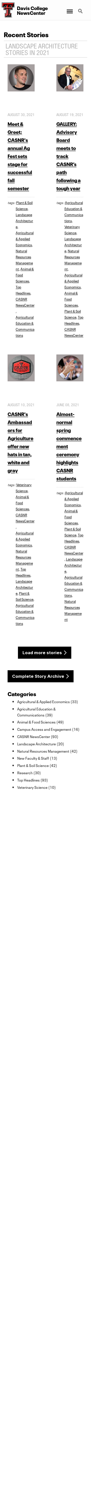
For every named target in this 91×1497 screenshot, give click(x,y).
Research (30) (29, 772)
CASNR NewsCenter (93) (37, 736)
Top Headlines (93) (32, 780)
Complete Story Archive (38, 676)
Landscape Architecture (24, 220)
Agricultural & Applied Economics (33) (47, 701)
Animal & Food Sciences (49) (40, 722)
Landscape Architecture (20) (40, 743)
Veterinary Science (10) (36, 787)
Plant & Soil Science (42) (37, 765)
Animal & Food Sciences (71, 298)
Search (80, 8)
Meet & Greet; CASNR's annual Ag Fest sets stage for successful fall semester (20, 155)
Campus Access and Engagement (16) (48, 729)
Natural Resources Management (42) (47, 751)
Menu (69, 8)
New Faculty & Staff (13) (37, 758)
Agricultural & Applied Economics (25, 238)
